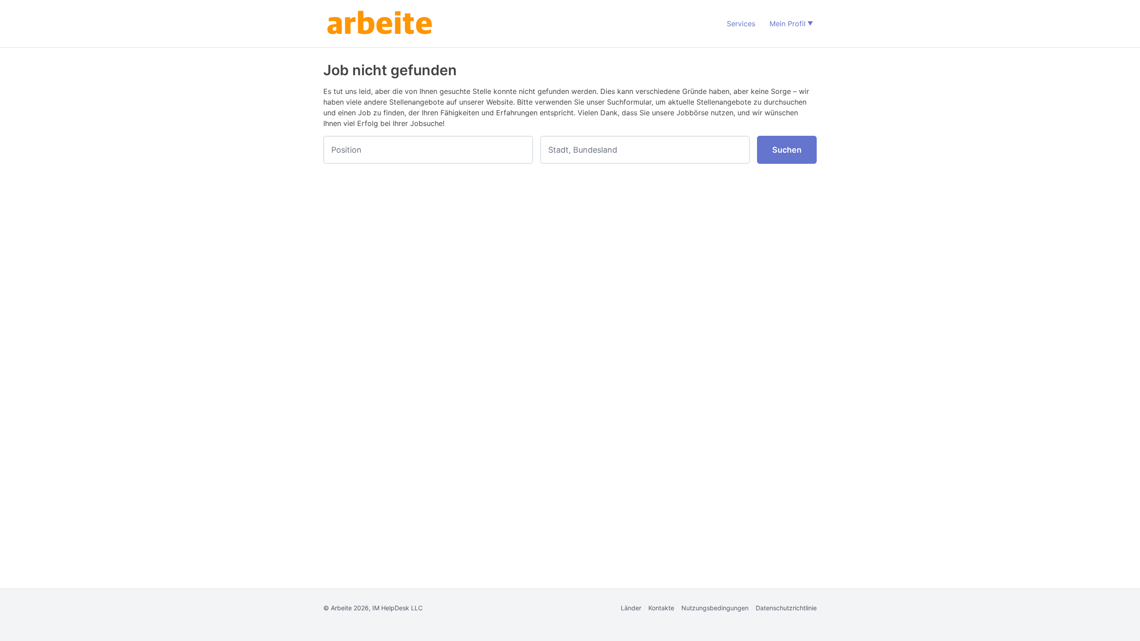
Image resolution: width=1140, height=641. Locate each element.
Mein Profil (788, 23)
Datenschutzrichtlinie (786, 608)
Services (741, 23)
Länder (631, 608)
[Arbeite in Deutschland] (381, 23)
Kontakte (661, 608)
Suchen (787, 149)
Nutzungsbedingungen (715, 608)
